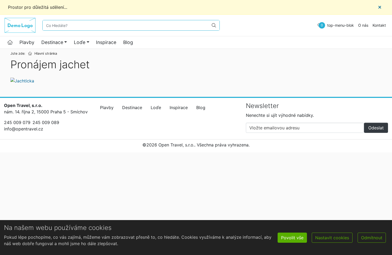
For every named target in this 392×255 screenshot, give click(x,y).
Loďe (79, 42)
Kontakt (379, 25)
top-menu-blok (340, 25)
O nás (363, 25)
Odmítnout (371, 237)
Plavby (26, 42)
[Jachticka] (22, 80)
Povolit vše (292, 237)
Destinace (52, 42)
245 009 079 (17, 122)
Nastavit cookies (332, 237)
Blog (128, 42)
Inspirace (106, 42)
